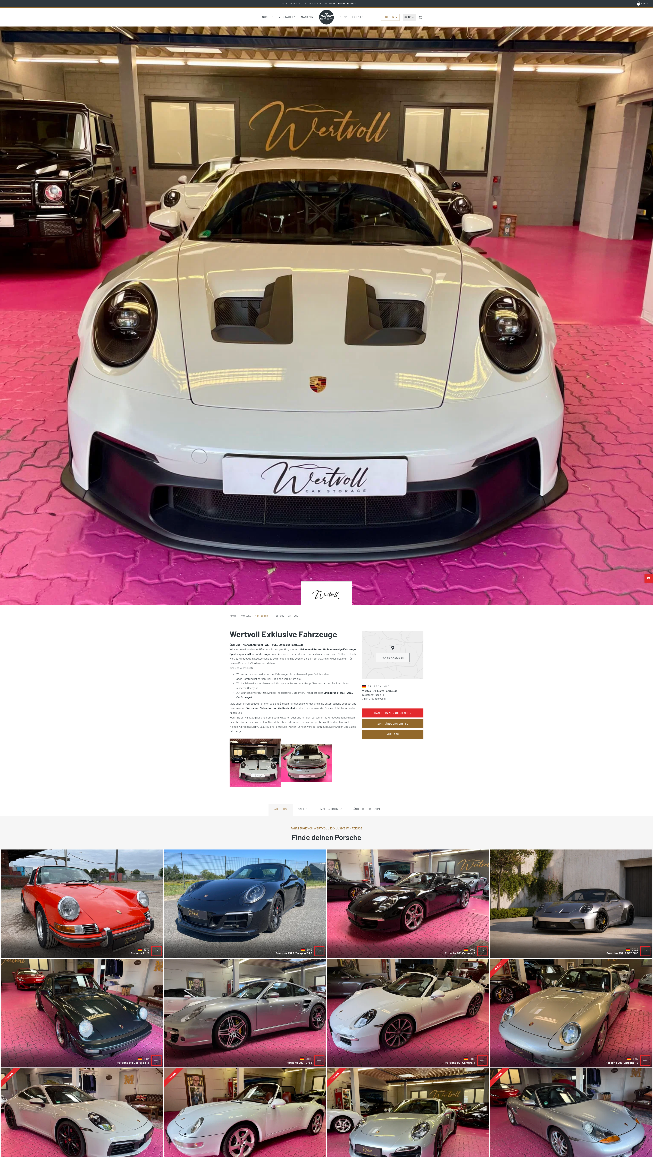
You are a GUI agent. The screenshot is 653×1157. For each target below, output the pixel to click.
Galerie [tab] (303, 809)
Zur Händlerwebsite (393, 723)
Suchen (268, 17)
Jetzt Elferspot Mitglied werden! (318, 3)
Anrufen (392, 734)
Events (358, 17)
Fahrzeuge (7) (263, 615)
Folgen (388, 17)
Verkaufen (287, 17)
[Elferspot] (326, 17)
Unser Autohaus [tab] (330, 809)
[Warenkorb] (420, 17)
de (410, 17)
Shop (343, 17)
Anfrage (293, 615)
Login (644, 3)
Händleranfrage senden (392, 712)
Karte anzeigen (392, 657)
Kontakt (246, 615)
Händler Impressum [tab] (365, 809)
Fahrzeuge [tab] (281, 809)
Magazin (307, 17)
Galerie (279, 615)
